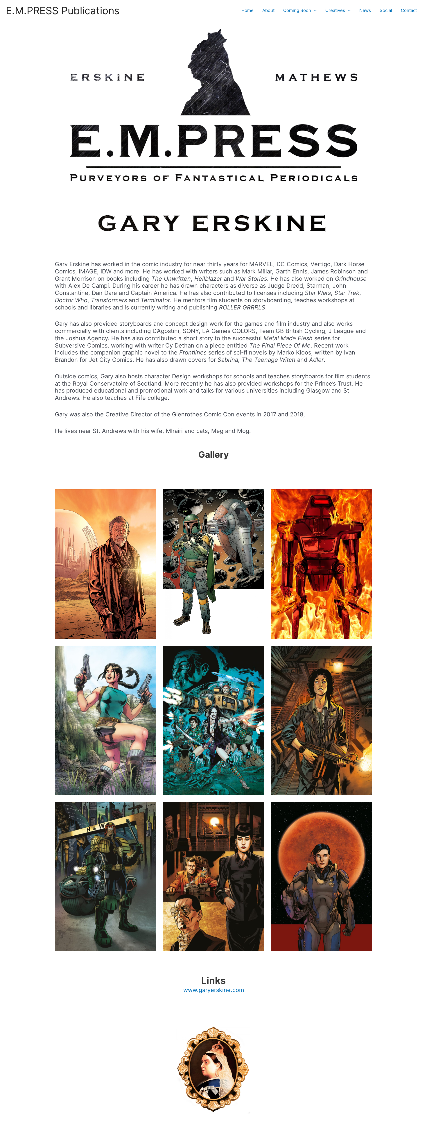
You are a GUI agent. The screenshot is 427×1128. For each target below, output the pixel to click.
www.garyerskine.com (213, 989)
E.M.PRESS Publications (62, 10)
